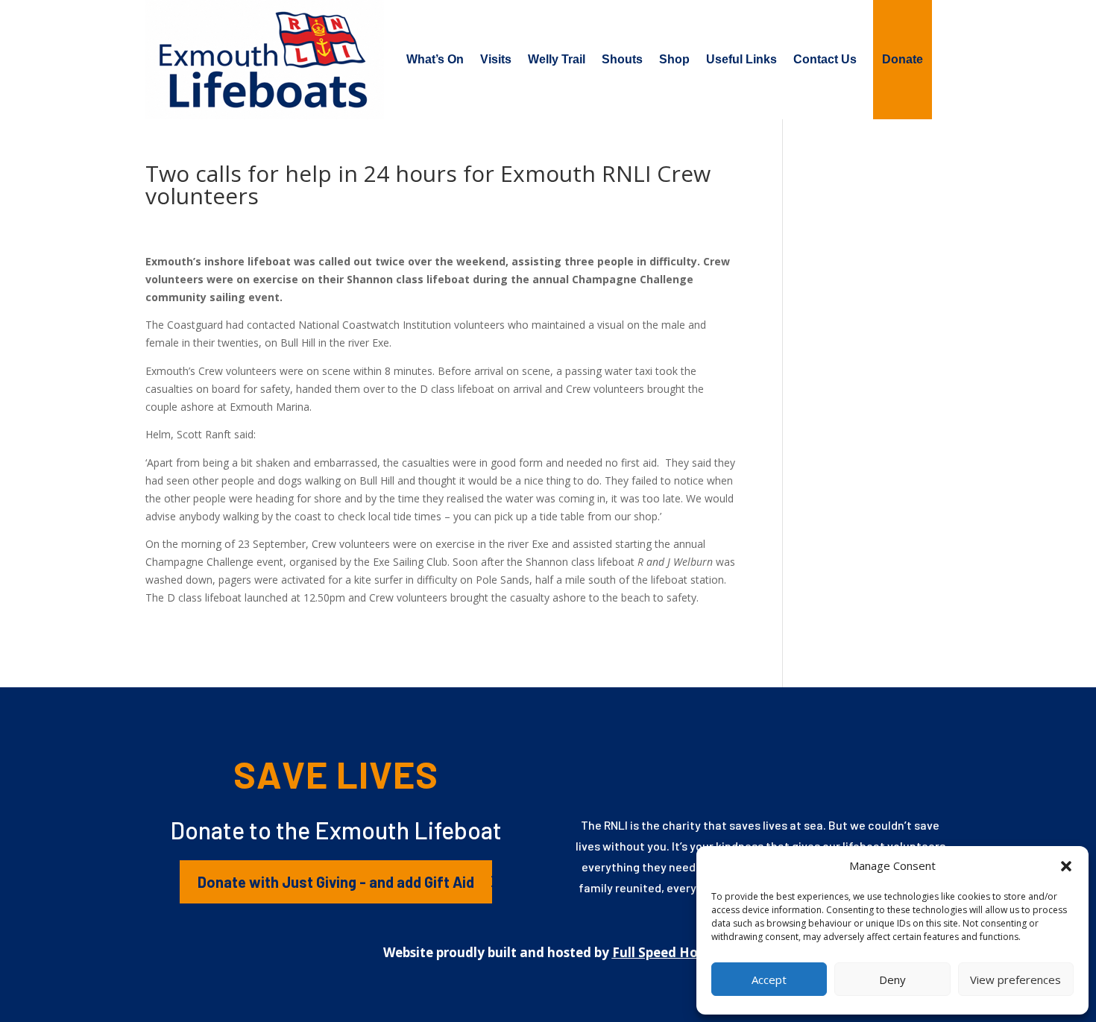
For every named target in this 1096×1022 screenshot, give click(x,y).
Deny (892, 979)
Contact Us (825, 59)
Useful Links (741, 59)
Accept (769, 979)
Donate (902, 59)
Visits (495, 59)
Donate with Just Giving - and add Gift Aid (336, 882)
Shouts (622, 59)
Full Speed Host (661, 952)
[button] (1066, 866)
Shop (674, 59)
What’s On (435, 59)
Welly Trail (556, 59)
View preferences (1015, 979)
